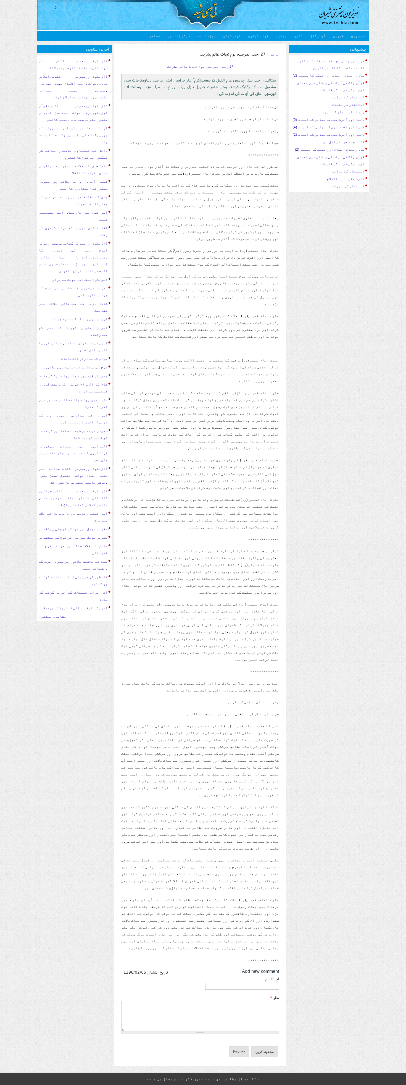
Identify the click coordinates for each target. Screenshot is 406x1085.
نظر (274, 997)
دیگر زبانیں (178, 36)
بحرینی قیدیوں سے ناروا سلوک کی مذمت (73, 376)
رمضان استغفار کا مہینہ (342, 112)
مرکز (274, 54)
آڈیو (298, 36)
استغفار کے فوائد (348, 97)
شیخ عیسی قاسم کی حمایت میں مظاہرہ (75, 367)
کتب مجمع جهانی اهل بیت (343, 142)
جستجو (154, 36)
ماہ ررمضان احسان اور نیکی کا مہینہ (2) (329, 75)
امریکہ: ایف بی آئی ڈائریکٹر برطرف (75, 608)
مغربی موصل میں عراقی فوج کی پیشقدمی (73, 529)
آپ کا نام (272, 979)
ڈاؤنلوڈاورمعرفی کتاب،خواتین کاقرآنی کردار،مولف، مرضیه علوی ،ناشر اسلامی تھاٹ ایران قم (73, 498)
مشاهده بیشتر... (52, 616)
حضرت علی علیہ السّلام (346, 179)
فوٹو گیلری (258, 36)
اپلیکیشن (232, 36)
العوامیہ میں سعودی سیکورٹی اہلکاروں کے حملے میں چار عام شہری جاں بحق (73, 453)
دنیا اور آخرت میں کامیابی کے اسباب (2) (329, 134)
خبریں (338, 36)
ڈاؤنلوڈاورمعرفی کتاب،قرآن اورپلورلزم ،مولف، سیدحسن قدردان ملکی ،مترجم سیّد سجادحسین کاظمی (73, 113)
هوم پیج (358, 36)
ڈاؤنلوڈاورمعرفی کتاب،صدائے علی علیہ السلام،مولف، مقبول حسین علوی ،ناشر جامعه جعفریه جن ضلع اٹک (73, 475)
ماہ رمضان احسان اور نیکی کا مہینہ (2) (330, 149)
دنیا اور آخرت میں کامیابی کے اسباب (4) (329, 127)
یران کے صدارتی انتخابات (84, 359)
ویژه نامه (206, 36)
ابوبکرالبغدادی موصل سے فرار (80, 279)
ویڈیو (281, 36)
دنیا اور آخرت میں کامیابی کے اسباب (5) (329, 119)
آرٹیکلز (318, 36)
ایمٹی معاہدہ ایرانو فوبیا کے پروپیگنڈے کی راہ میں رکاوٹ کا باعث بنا (73, 135)
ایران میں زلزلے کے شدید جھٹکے (79, 319)
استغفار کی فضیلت (348, 105)
